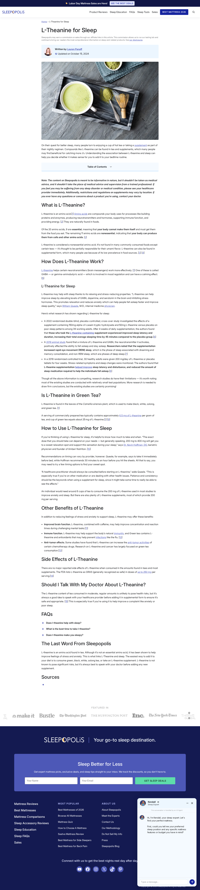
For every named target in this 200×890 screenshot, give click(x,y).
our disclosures (135, 40)
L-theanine (47, 270)
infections (101, 537)
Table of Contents (97, 166)
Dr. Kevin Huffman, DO (135, 444)
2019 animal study (56, 342)
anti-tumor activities (138, 542)
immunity (119, 533)
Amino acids (80, 213)
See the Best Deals (122, 3)
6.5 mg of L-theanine (130, 415)
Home (44, 21)
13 (60, 550)
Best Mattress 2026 (174, 12)
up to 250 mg (144, 571)
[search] (193, 12)
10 (89, 448)
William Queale (70, 305)
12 (120, 537)
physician (109, 305)
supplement (140, 145)
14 (52, 575)
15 (66, 601)
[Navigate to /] (64, 740)
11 (86, 528)
